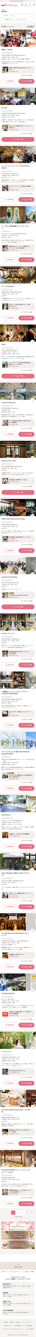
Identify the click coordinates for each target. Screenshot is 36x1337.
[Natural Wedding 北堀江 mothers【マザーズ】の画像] (18, 861)
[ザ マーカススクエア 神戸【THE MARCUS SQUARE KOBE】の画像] (18, 740)
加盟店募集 (29, 1325)
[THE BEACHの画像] (18, 803)
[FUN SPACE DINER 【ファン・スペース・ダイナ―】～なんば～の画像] (18, 1158)
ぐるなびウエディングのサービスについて (13, 1329)
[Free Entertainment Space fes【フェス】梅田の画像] (18, 1098)
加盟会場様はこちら (20, 1325)
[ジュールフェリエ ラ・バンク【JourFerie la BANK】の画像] (18, 154)
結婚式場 (27, 1271)
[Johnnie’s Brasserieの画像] (18, 391)
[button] (18, 1286)
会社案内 (5, 1322)
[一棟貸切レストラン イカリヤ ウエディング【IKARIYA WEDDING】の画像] (18, 680)
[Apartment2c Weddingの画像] (18, 565)
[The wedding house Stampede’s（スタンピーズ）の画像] (18, 922)
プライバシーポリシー (26, 1322)
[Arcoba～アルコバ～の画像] (18, 622)
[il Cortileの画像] (18, 96)
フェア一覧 (27, 81)
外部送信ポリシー (8, 1325)
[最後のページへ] (32, 1213)
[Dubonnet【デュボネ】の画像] (18, 449)
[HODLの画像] (18, 333)
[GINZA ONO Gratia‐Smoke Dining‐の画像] (18, 507)
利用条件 (17, 1322)
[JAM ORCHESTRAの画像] (18, 982)
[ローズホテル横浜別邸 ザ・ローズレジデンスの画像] (18, 214)
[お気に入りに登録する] (32, 47)
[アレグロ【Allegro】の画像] (18, 275)
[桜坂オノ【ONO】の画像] (18, 38)
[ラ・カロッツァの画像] (18, 1040)
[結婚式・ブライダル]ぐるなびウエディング (12, 1271)
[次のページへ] (28, 1213)
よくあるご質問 (29, 1329)
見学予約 (11, 81)
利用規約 (11, 1322)
